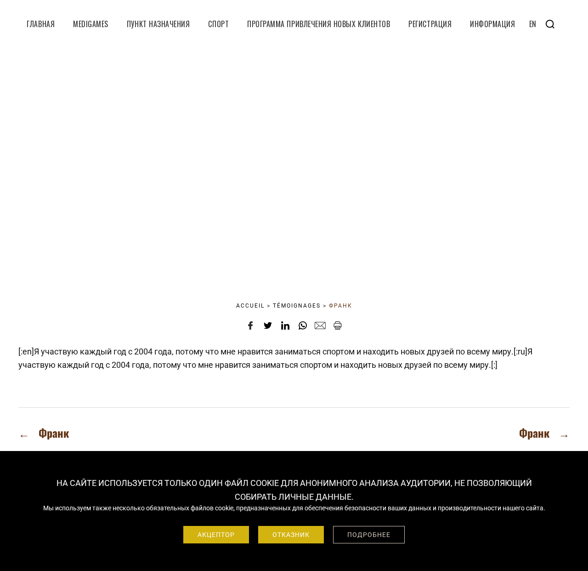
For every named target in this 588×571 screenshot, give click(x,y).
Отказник (291, 534)
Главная (41, 23)
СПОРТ (218, 23)
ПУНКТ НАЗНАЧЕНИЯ (158, 23)
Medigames (90, 23)
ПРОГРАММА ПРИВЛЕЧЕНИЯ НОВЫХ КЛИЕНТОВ (318, 23)
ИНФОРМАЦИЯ (492, 23)
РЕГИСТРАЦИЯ (430, 23)
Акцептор (216, 534)
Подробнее (368, 534)
